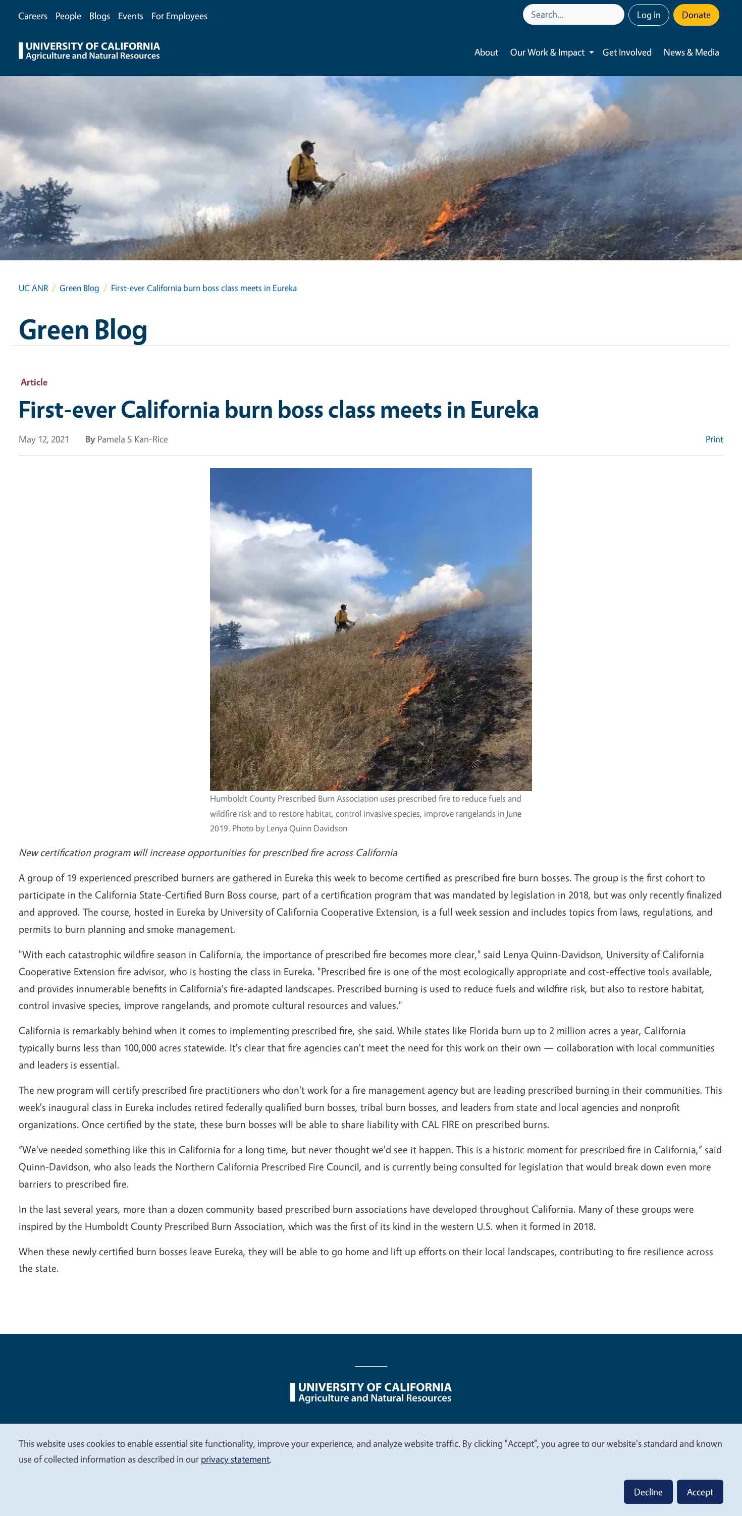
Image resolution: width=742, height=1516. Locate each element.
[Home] (89, 52)
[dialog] (371, 1469)
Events (130, 16)
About (486, 52)
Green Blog (79, 288)
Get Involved (627, 52)
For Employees (179, 16)
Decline (648, 1492)
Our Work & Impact (547, 52)
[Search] (617, 14)
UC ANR (33, 288)
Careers (32, 16)
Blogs (99, 16)
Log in (649, 15)
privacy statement (235, 1459)
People (68, 16)
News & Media (691, 52)
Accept (700, 1492)
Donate (696, 15)
